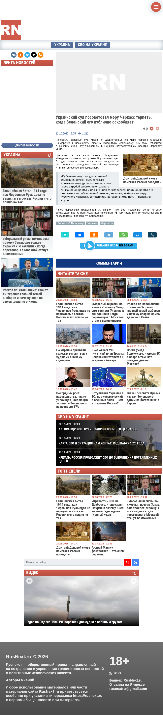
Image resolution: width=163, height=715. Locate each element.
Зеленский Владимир (70, 223)
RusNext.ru (18, 656)
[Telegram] (108, 234)
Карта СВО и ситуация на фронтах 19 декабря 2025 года (102, 440)
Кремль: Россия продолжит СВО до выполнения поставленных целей (108, 456)
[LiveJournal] (152, 234)
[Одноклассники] (94, 234)
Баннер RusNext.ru (126, 680)
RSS (115, 673)
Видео (32, 572)
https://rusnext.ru (87, 696)
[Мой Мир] (137, 234)
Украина (62, 44)
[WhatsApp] (123, 234)
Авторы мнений (20, 680)
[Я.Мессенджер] (65, 234)
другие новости (27, 145)
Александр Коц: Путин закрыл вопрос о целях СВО (98, 426)
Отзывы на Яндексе (127, 685)
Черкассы (107, 223)
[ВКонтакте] (79, 234)
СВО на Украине (92, 44)
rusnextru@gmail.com (128, 689)
